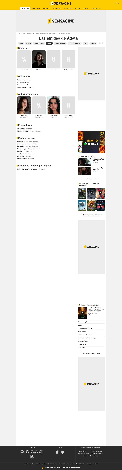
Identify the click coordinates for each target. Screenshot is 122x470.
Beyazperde (81, 453)
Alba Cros (39, 69)
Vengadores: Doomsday (94, 307)
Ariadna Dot (20, 128)
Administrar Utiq (74, 463)
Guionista (20, 80)
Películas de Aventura (40, 33)
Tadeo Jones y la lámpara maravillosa (88, 322)
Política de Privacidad (63, 463)
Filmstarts (94, 451)
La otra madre (82, 344)
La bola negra (82, 347)
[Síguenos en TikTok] (41, 452)
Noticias (46, 8)
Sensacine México (88, 456)
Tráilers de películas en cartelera (91, 215)
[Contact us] (32, 457)
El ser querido (82, 331)
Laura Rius (54, 69)
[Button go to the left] (100, 43)
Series (85, 8)
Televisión (67, 8)
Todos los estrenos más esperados (91, 353)
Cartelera (36, 8)
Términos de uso (52, 463)
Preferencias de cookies (93, 463)
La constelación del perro (85, 328)
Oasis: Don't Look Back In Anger (87, 338)
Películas (25, 8)
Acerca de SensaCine (29, 463)
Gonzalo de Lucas (22, 131)
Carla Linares (53, 115)
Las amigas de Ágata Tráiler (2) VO (98, 168)
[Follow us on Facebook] (27, 452)
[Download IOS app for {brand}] (58, 452)
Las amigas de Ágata (50, 33)
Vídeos (77, 8)
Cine (24, 33)
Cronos (80, 325)
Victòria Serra (68, 115)
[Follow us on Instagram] (36, 452)
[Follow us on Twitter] (32, 452)
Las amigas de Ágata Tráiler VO (98, 159)
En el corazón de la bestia (85, 334)
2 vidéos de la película (91, 179)
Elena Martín (24, 115)
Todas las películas (30, 33)
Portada (20, 33)
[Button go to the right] (103, 43)
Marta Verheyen (68, 69)
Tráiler (89, 315)
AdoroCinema (96, 453)
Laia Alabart (24, 69)
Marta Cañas (38, 115)
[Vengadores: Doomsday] (82, 313)
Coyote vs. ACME (83, 341)
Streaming (56, 8)
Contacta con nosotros (41, 463)
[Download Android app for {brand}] (63, 452)
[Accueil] (61, 3)
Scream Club (95, 8)
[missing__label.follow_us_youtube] (22, 452)
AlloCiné (81, 451)
